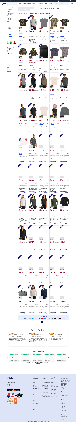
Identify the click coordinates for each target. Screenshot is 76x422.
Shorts (34, 397)
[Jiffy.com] (3, 4)
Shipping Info (63, 394)
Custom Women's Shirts (46, 396)
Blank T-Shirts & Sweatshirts (25, 3)
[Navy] (15, 43)
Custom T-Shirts (45, 391)
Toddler (52, 383)
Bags (34, 401)
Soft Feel (35, 62)
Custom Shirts (40, 3)
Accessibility (63, 411)
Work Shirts (35, 386)
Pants (34, 394)
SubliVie (45, 131)
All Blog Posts (63, 406)
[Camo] (15, 42)
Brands (50, 3)
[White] (9, 42)
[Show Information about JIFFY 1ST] (12, 7)
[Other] (7, 42)
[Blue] (11, 43)
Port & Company (34, 42)
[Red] (14, 42)
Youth (52, 382)
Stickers (46, 3)
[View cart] (74, 3)
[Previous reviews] (7, 339)
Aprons (34, 409)
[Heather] (9, 43)
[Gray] (13, 42)
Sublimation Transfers (46, 383)
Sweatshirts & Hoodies (37, 381)
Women (52, 379)
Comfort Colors (54, 390)
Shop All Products (54, 396)
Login (72, 3)
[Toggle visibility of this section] (16, 11)
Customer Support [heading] (64, 377)
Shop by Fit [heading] (53, 377)
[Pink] (13, 43)
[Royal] (10, 43)
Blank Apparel (35, 378)
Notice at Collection (64, 416)
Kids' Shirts (35, 391)
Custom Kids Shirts (45, 395)
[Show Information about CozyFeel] (13, 33)
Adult (52, 378)
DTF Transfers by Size (46, 382)
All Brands (53, 394)
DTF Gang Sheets (45, 386)
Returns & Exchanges (64, 395)
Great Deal (31, 62)
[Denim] (7, 43)
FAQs (61, 391)
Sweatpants (35, 395)
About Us (62, 399)
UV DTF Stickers (45, 385)
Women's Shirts (35, 389)
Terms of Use (46, 421)
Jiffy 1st (10, 9)
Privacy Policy (40, 421)
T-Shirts (34, 379)
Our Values (62, 402)
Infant (52, 385)
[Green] (10, 42)
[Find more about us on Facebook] (7, 385)
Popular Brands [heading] (54, 386)
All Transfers (44, 379)
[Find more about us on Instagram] (9, 385)
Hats (33, 400)
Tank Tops (34, 383)
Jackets (34, 385)
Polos (34, 382)
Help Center (63, 387)
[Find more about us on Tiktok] (12, 385)
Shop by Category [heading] (36, 377)
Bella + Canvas (53, 389)
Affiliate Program (63, 403)
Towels (34, 408)
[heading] (43, 167)
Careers (62, 400)
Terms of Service (63, 410)
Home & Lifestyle (36, 406)
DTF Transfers (44, 381)
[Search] (67, 3)
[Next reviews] (69, 339)
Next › (45, 321)
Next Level (53, 392)
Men (52, 381)
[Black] (14, 43)
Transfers (34, 3)
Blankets (34, 410)
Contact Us (62, 388)
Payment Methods (64, 396)
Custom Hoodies (45, 392)
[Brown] (11, 42)
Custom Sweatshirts (45, 393)
